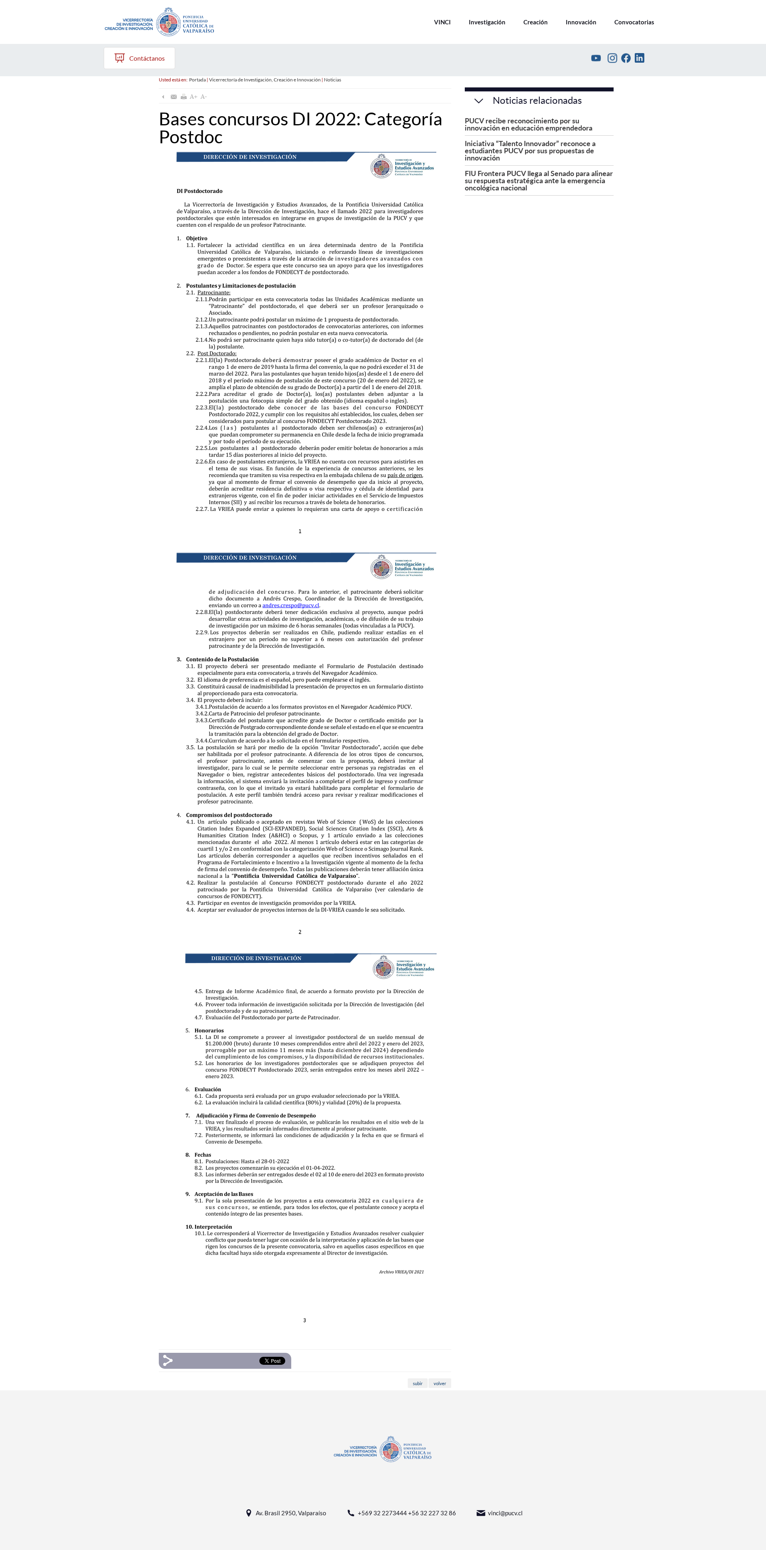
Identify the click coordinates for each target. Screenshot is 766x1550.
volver (440, 1383)
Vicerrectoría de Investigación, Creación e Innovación (265, 80)
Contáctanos (147, 58)
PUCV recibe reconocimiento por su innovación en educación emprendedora (528, 124)
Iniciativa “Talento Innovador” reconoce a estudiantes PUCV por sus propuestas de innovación (530, 150)
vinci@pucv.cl (505, 1512)
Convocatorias (634, 22)
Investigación (487, 22)
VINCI (442, 22)
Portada (197, 80)
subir (417, 1383)
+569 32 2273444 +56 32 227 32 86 (407, 1512)
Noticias (332, 80)
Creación (535, 22)
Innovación (581, 22)
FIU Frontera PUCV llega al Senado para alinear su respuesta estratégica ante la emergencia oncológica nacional (539, 180)
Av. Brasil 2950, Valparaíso (291, 1512)
